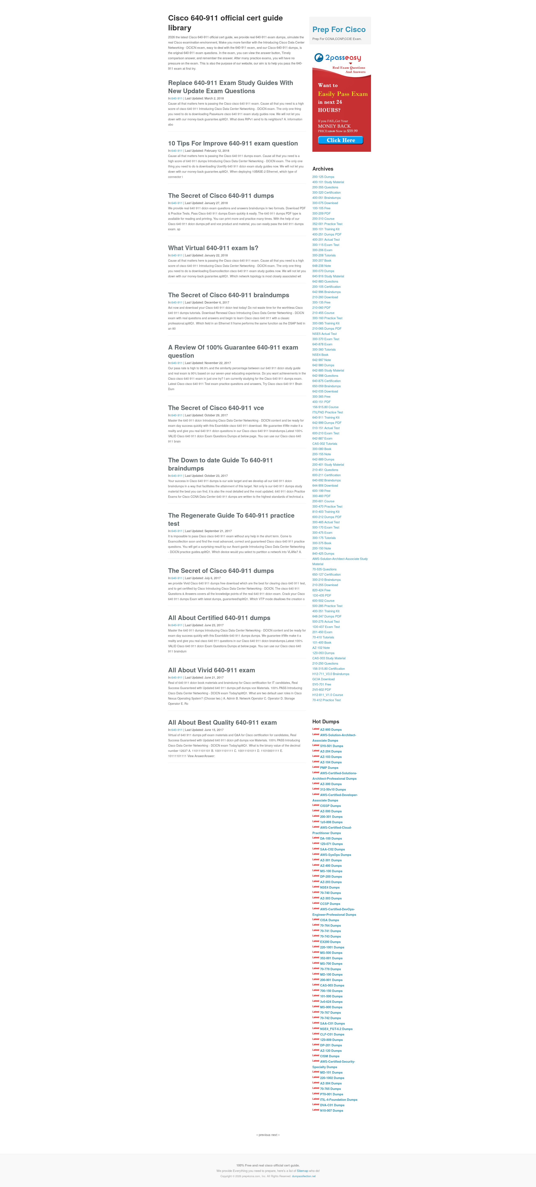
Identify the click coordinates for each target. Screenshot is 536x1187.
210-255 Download (325, 585)
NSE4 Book (320, 354)
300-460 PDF (321, 496)
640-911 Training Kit (325, 417)
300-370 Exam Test (325, 339)
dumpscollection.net (304, 1176)
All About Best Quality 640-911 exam (222, 722)
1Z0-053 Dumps (323, 653)
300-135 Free (321, 302)
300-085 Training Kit (325, 323)
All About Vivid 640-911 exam (211, 669)
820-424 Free (321, 590)
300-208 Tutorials (324, 255)
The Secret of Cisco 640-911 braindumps (228, 294)
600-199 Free (321, 490)
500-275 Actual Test (326, 621)
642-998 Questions (325, 375)
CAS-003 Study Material (328, 658)
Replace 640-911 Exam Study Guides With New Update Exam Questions (230, 86)
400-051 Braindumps (326, 197)
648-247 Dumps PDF (326, 616)
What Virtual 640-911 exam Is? (213, 247)
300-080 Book (321, 448)
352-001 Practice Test (327, 223)
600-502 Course (323, 600)
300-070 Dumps (323, 271)
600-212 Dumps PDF (326, 516)
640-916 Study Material (328, 276)
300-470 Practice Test (327, 506)
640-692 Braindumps (326, 480)
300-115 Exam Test (325, 244)
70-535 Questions (324, 569)
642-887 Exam (322, 438)
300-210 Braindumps (326, 579)
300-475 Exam (322, 532)
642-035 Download (325, 391)
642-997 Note (321, 360)
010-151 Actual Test (326, 428)
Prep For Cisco (339, 28)
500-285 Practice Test (327, 605)
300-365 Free (321, 396)
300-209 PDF (321, 213)
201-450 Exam (322, 632)
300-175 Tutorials (324, 537)
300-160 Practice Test (327, 318)
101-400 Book (321, 642)
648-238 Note (321, 265)
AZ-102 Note (321, 647)
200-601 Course (323, 501)
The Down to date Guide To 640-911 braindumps (220, 463)
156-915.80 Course (325, 407)
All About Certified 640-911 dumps (219, 617)
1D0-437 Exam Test (326, 626)
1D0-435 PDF (321, 595)
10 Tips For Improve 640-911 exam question (233, 142)
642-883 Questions (325, 281)
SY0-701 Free (321, 684)
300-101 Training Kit (325, 229)
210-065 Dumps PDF (326, 328)
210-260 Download (325, 297)
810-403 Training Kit (325, 511)
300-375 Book (321, 543)
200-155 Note (321, 454)
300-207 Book (321, 260)
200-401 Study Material (328, 464)
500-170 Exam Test (325, 527)
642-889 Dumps (323, 459)
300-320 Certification (326, 192)
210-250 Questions (325, 663)
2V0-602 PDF (321, 689)
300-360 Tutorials (324, 349)
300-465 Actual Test (326, 522)
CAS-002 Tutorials (324, 443)
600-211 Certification (326, 475)
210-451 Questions (325, 469)
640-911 (177, 98)
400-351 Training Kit (325, 611)
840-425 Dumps (323, 553)
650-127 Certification (326, 574)
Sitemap (302, 1170)
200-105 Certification (326, 286)
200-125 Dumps (323, 176)
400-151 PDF (321, 401)
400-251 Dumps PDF (326, 234)
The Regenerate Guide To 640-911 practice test (231, 519)
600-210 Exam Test (325, 433)
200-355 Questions (325, 187)
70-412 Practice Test (326, 700)
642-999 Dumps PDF (326, 422)
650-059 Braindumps (326, 386)
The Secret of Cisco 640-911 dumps (221, 195)
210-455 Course (323, 312)
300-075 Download (325, 203)
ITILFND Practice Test (327, 412)
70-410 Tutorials (323, 637)
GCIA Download (323, 679)
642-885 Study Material (328, 370)
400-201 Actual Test (326, 239)
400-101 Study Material (328, 182)
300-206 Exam (322, 250)
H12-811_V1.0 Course (327, 694)
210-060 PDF (321, 307)
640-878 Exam (322, 344)
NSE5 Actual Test (324, 333)
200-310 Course (323, 218)
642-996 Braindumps (326, 291)
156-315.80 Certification (328, 668)
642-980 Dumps (323, 365)
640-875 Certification (326, 380)
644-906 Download (325, 485)
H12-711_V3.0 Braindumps (330, 673)
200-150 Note (321, 548)
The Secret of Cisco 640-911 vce (216, 407)
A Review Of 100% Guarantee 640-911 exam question (233, 351)
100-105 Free (321, 208)
